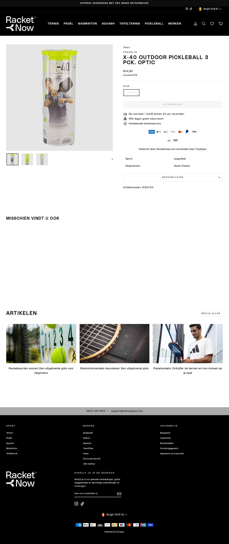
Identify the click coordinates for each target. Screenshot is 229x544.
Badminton (11, 448)
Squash (10, 443)
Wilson (86, 438)
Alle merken (89, 464)
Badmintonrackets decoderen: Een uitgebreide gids (114, 368)
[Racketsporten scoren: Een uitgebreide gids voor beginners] (41, 343)
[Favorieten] (212, 24)
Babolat (87, 443)
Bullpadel (88, 433)
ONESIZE (131, 92)
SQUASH (108, 23)
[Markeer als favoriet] (10, 232)
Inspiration (165, 438)
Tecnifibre (88, 448)
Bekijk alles (211, 313)
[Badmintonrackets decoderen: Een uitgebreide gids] (115, 343)
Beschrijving (173, 177)
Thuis (126, 47)
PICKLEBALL (154, 23)
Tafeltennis (11, 454)
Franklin (130, 52)
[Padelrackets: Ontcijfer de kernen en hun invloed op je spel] (188, 343)
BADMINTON (87, 23)
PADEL (69, 23)
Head (85, 454)
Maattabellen (167, 443)
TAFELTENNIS (129, 23)
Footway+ (201, 149)
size (126, 86)
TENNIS (53, 23)
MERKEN (174, 23)
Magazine (165, 433)
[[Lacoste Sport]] (91, 459)
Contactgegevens (169, 448)
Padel (9, 438)
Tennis (9, 433)
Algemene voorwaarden (172, 454)
